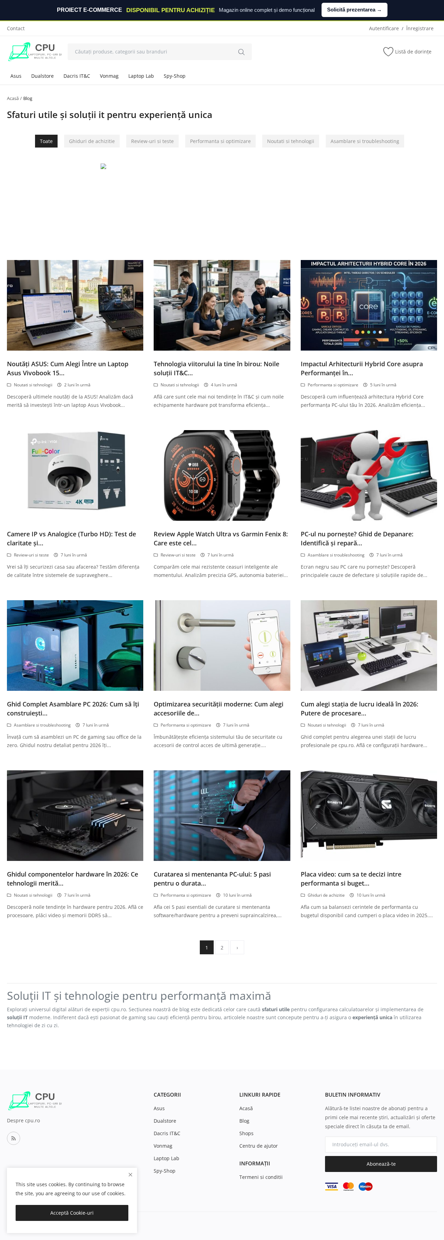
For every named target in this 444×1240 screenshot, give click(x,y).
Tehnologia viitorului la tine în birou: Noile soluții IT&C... (216, 368)
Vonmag (109, 76)
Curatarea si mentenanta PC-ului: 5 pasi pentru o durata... (212, 878)
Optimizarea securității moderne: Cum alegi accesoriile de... (218, 708)
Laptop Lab (141, 76)
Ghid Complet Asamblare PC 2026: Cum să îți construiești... (73, 708)
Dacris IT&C (76, 76)
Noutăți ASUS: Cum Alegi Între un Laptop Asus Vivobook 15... (67, 368)
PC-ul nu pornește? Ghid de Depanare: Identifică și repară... (357, 538)
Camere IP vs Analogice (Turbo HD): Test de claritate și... (71, 538)
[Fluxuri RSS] (13, 1138)
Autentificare (384, 28)
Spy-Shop (175, 76)
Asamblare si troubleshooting (365, 141)
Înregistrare (420, 28)
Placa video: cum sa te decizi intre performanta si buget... (351, 878)
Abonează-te (381, 1164)
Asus (16, 76)
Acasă (13, 98)
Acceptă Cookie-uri (72, 1212)
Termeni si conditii (261, 1177)
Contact (16, 28)
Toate (46, 141)
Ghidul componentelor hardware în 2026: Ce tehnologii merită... (72, 878)
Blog (244, 1120)
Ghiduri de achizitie (92, 141)
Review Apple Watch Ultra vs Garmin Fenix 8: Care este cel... (221, 538)
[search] (241, 52)
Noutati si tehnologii (290, 141)
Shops (246, 1133)
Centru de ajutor (258, 1145)
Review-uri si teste (152, 141)
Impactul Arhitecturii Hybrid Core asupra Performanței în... (362, 368)
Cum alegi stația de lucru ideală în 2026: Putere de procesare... (359, 708)
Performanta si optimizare (220, 141)
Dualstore (42, 76)
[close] (130, 1174)
